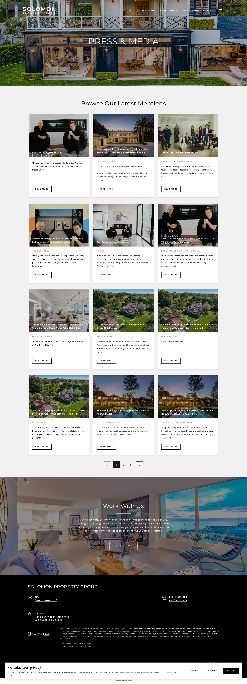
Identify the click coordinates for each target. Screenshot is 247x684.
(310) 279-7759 (178, 600)
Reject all (194, 671)
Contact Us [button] (123, 545)
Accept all (230, 671)
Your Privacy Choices (123, 681)
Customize (212, 671)
